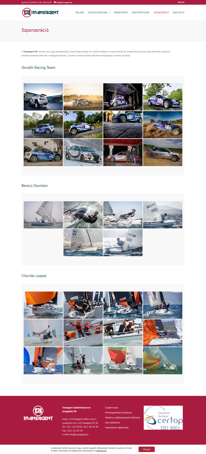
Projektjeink (121, 12)
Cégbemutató (111, 407)
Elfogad (146, 449)
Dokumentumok (140, 12)
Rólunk (80, 12)
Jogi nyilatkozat (112, 422)
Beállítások (102, 450)
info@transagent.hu (79, 434)
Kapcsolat (178, 12)
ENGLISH (181, 2)
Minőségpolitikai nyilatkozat (118, 412)
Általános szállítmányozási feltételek (122, 417)
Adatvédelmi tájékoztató (116, 427)
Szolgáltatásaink (97, 12)
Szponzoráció (161, 12)
